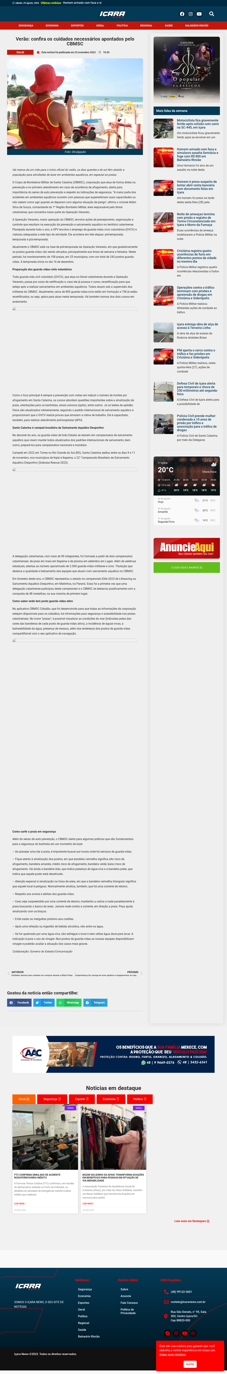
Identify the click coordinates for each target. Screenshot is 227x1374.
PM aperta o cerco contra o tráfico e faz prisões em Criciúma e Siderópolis (196, 353)
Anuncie (126, 1296)
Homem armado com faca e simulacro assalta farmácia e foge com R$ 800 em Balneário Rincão (197, 154)
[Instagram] (190, 13)
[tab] (23, 1099)
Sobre (124, 1289)
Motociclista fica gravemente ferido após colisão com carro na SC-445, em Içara (198, 123)
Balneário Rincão (196, 25)
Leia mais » (20, 1203)
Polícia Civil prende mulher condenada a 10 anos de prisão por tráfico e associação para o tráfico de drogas (197, 423)
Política (122, 25)
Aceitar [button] (190, 1364)
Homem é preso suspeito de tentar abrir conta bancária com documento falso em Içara (197, 187)
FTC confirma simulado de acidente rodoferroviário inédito (37, 1176)
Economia (52, 25)
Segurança (26, 25)
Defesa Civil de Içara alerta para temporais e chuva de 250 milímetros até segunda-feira (197, 389)
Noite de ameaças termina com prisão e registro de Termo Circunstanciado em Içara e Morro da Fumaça (196, 219)
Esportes (77, 25)
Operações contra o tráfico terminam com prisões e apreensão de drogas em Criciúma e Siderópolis (195, 293)
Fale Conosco (129, 1303)
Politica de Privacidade (128, 1311)
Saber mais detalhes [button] (172, 1354)
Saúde (169, 25)
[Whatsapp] (193, 1333)
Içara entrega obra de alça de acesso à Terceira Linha (197, 326)
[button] (212, 14)
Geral (100, 25)
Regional (146, 25)
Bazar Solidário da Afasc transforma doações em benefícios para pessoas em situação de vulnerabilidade (113, 1177)
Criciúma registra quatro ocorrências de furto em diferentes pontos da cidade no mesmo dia (197, 256)
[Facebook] (182, 13)
